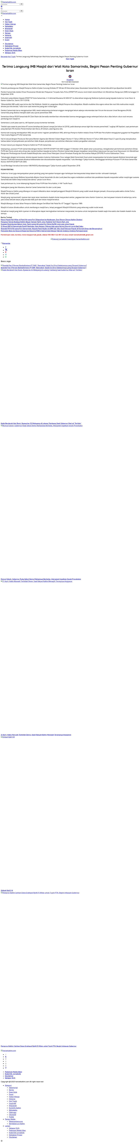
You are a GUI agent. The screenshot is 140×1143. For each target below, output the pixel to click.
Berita (11, 1090)
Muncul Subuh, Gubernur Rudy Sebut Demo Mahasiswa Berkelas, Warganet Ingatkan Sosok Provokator (41, 579)
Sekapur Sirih (10, 53)
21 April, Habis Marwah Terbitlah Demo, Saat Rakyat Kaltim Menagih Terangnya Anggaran (36, 735)
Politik (11, 1117)
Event (7, 40)
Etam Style (9, 31)
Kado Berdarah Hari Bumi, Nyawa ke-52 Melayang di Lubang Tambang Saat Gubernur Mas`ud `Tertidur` (41, 423)
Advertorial (13, 1088)
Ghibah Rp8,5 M (7, 890)
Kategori (8, 1085)
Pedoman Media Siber (13, 50)
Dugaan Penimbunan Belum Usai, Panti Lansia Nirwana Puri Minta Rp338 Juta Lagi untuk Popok (37, 224)
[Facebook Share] (6, 247)
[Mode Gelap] (1, 6)
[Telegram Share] (6, 255)
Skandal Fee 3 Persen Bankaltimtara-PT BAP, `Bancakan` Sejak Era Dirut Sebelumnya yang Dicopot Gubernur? (43, 268)
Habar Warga (10, 24)
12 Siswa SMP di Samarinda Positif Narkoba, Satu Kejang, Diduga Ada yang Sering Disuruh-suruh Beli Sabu (42, 226)
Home (7, 20)
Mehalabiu (9, 26)
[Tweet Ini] (6, 250)
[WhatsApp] (6, 1066)
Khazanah (9, 29)
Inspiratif (8, 38)
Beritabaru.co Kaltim (17, 1124)
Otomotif (12, 1115)
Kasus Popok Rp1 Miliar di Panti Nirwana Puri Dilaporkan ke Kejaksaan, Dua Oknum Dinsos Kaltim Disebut (41, 220)
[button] (21, 4)
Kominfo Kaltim (15, 1108)
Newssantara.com (16, 1121)
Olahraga (12, 1112)
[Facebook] (6, 1054)
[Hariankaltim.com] (8, 2)
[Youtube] (6, 1063)
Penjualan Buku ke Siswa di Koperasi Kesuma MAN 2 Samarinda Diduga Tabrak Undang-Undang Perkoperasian (44, 231)
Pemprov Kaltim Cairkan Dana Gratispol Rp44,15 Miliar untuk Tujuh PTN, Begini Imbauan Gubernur (38, 1046)
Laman (7, 1126)
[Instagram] (6, 1059)
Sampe (7, 33)
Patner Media (10, 1119)
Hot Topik (8, 22)
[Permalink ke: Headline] (70, 77)
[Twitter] (6, 1057)
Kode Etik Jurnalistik (13, 48)
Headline (70, 80)
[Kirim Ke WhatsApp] (6, 257)
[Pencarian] (1, 9)
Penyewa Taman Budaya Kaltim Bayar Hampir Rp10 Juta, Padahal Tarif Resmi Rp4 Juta (35, 222)
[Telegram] (6, 1068)
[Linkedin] (6, 1061)
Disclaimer (9, 44)
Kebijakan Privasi (11, 46)
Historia (8, 35)
